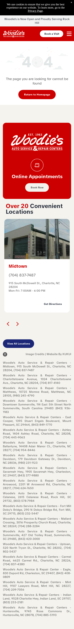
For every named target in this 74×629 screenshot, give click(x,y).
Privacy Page (35, 10)
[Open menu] (69, 33)
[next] (17, 323)
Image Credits (35, 354)
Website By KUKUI (59, 354)
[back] (8, 323)
